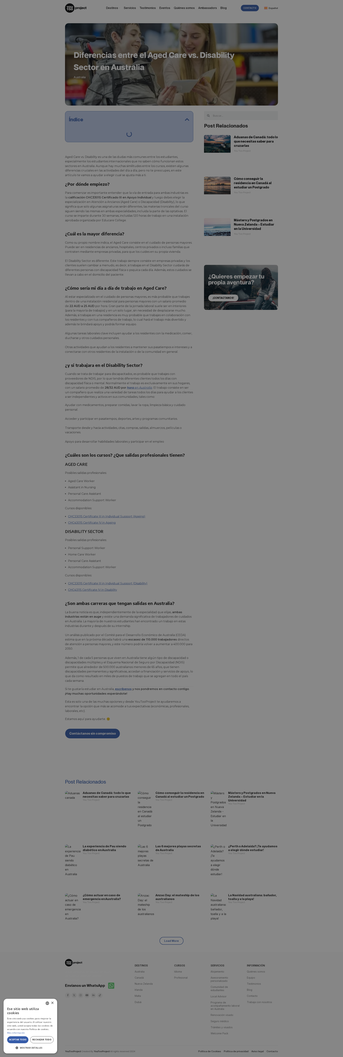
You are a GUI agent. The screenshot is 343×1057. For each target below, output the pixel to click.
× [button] (52, 1003)
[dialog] (30, 1026)
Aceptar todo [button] (18, 1039)
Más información (16, 1032)
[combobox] (47, 1003)
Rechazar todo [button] (41, 1039)
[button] (30, 1048)
